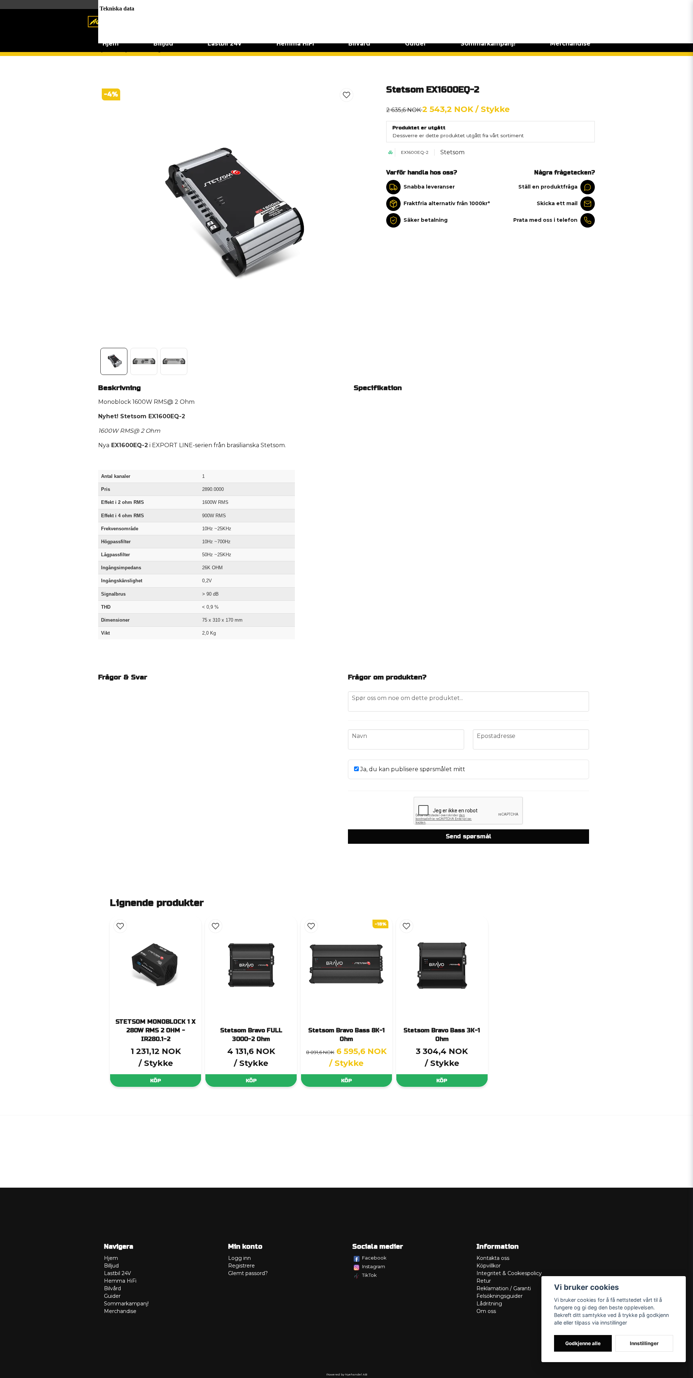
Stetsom (452, 152)
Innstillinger (644, 1343)
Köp (155, 1080)
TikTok (369, 1275)
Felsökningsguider (499, 1296)
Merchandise (570, 43)
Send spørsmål (468, 836)
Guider (415, 43)
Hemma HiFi (295, 43)
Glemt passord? (248, 1273)
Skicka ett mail (557, 203)
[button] (346, 94)
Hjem (111, 43)
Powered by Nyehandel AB (346, 1374)
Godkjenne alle (583, 1343)
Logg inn (239, 1258)
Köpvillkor (488, 1265)
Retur (483, 1281)
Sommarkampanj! (488, 43)
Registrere (241, 1265)
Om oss (486, 1311)
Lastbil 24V (225, 43)
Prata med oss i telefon (545, 220)
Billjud (163, 43)
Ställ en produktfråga (548, 186)
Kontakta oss (492, 1258)
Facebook (374, 1258)
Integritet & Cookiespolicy (509, 1273)
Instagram (373, 1266)
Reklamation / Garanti (503, 1288)
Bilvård (359, 43)
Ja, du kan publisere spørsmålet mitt (412, 769)
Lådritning (489, 1303)
